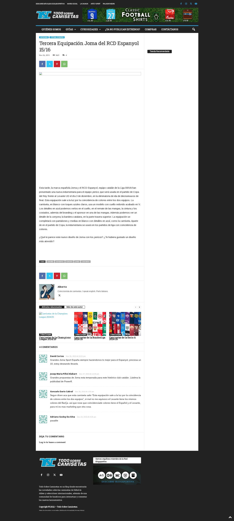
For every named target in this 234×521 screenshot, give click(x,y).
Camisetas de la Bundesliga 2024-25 (89, 338)
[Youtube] (196, 4)
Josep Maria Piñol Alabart (63, 373)
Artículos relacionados (52, 307)
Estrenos (44, 37)
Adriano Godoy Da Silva (62, 416)
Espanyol (60, 262)
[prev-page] (135, 307)
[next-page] (139, 307)
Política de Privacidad (67, 510)
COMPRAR (150, 29)
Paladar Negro (109, 4)
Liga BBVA (85, 262)
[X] (191, 4)
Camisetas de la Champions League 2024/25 (55, 338)
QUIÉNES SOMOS (51, 29)
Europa (69, 262)
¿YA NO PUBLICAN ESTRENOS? (122, 29)
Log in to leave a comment (52, 442)
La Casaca (84, 4)
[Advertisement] (90, 177)
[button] (193, 29)
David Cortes (57, 356)
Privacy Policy (79, 510)
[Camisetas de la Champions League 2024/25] (55, 324)
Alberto (62, 286)
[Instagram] (186, 4)
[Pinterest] (57, 64)
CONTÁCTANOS (169, 29)
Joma (77, 262)
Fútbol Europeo (57, 37)
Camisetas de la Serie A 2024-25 (122, 338)
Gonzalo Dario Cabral (61, 391)
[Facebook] (181, 4)
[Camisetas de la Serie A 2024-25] (125, 324)
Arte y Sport (95, 4)
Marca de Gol (72, 4)
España (50, 262)
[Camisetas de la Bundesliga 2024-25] (90, 324)
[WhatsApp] (64, 64)
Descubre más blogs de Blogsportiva (50, 4)
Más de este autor (75, 307)
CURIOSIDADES (89, 29)
